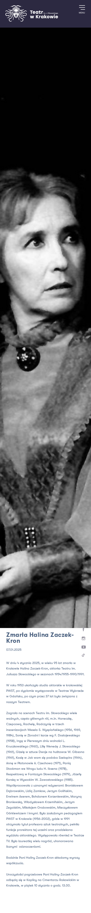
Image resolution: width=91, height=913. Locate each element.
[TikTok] (83, 656)
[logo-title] (31, 21)
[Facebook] (83, 630)
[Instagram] (83, 639)
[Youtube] (83, 647)
